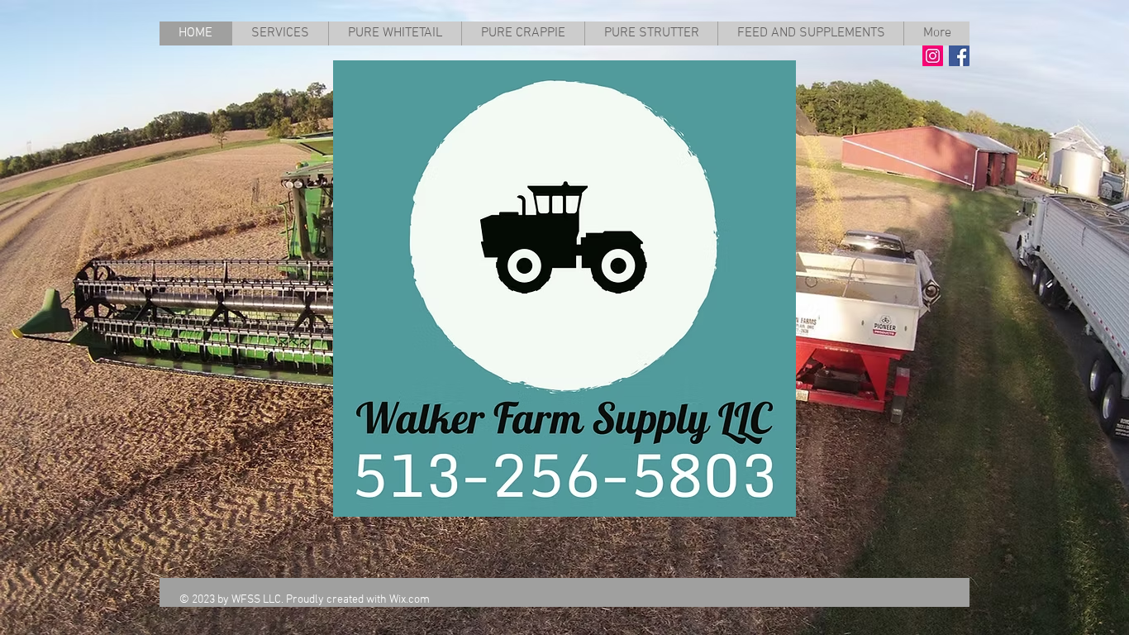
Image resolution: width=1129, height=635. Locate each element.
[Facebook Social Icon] (959, 55)
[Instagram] (932, 55)
